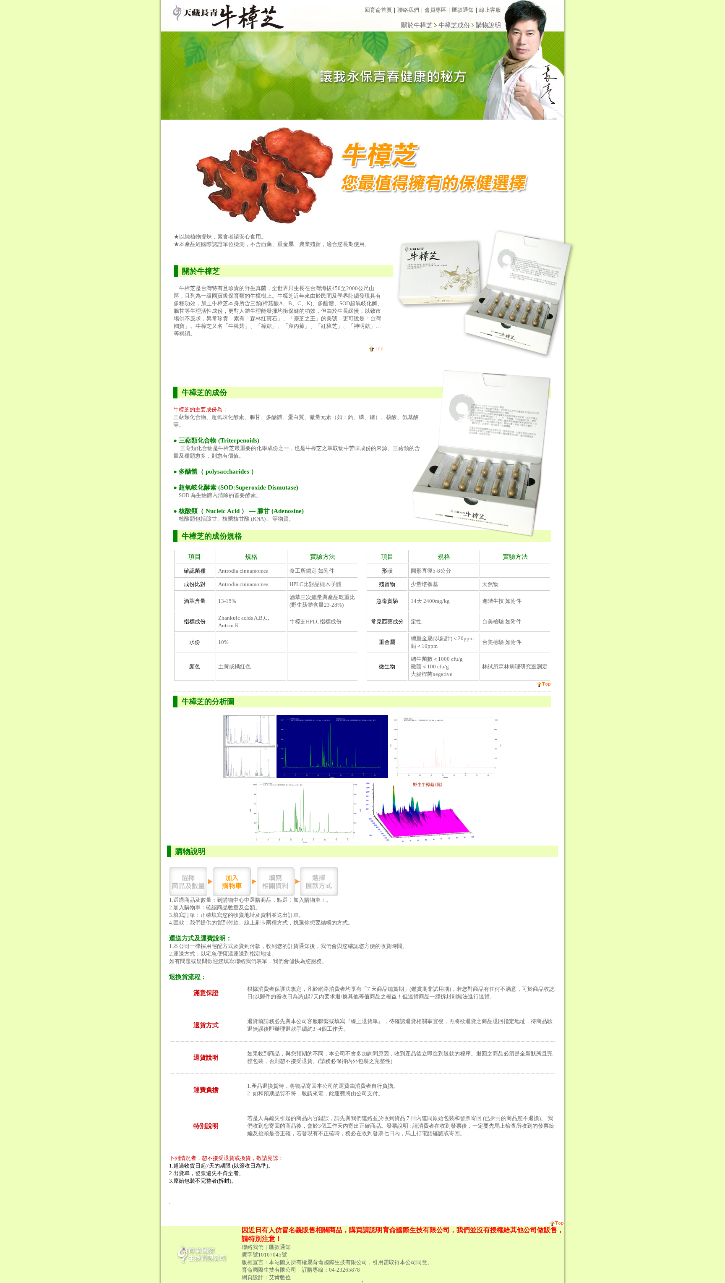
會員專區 (435, 10)
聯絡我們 (408, 10)
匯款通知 (463, 10)
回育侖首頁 (378, 10)
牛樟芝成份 (454, 25)
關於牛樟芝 (417, 25)
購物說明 (488, 25)
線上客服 (490, 10)
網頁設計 (252, 1277)
